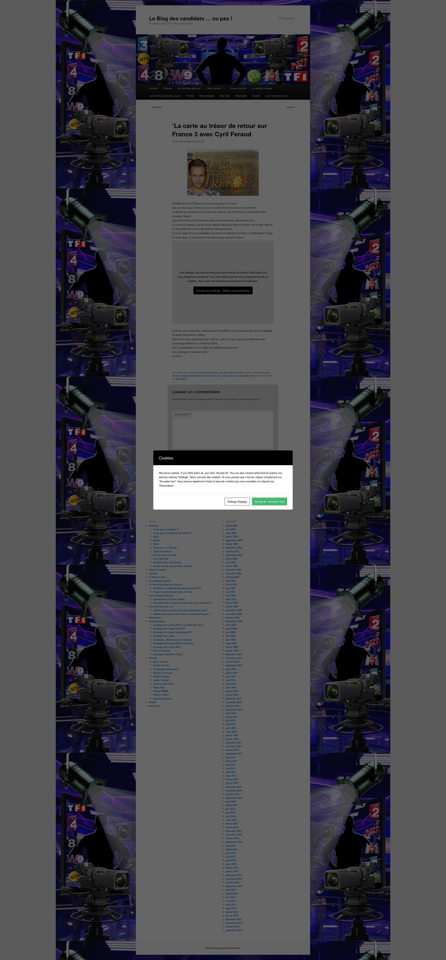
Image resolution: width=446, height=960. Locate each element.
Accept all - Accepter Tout (269, 501)
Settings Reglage (237, 501)
